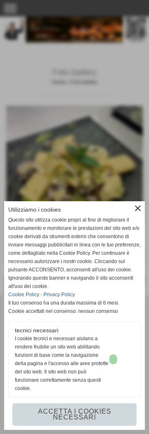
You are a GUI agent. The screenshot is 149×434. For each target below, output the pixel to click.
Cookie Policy (23, 294)
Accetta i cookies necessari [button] (74, 414)
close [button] (138, 208)
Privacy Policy (59, 294)
